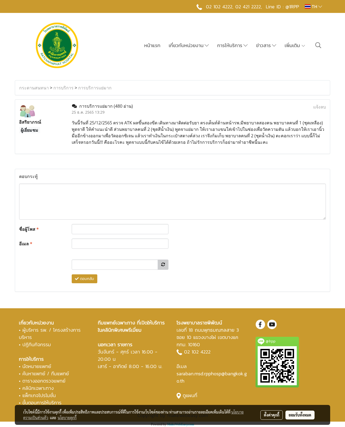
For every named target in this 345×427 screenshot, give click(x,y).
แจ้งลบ (319, 107)
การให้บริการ (230, 45)
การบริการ (63, 88)
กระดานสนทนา (34, 88)
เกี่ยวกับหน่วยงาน (187, 45)
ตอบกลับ (86, 279)
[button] (318, 45)
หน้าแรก (152, 45)
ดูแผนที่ (190, 395)
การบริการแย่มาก (95, 88)
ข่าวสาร (264, 45)
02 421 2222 (248, 6)
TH (314, 6)
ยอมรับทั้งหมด (300, 414)
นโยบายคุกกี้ (67, 417)
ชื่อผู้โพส (29, 229)
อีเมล (25, 244)
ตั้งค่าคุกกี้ (271, 414)
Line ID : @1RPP (282, 6)
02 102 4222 (197, 351)
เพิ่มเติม (293, 45)
